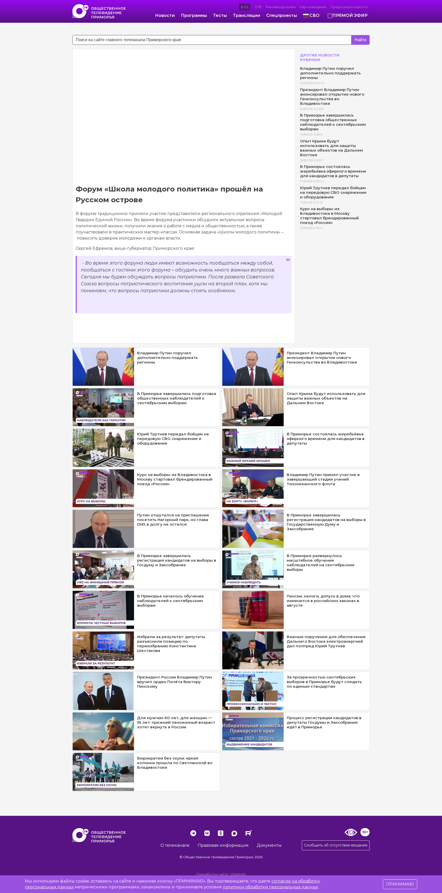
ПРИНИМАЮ (400, 884)
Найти (360, 40)
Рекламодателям (281, 7)
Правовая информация (223, 845)
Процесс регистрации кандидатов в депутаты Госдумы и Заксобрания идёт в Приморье (324, 722)
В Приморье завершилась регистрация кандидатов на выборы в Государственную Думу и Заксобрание (326, 522)
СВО (314, 15)
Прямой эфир (350, 15)
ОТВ (258, 7)
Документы (269, 845)
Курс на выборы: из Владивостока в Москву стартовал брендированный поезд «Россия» (329, 215)
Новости (165, 15)
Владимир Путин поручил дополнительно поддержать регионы (330, 73)
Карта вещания (313, 7)
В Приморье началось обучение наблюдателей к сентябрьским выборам (170, 601)
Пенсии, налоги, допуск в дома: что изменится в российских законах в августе (323, 601)
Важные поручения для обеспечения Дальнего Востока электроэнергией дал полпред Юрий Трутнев (326, 641)
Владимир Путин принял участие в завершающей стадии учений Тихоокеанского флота (323, 479)
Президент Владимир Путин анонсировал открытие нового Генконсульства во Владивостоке (332, 96)
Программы (194, 15)
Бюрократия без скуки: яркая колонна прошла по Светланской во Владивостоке (174, 763)
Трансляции (246, 15)
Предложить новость (349, 7)
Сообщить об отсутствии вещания (335, 845)
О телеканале (175, 845)
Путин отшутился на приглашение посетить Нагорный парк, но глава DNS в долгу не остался (173, 520)
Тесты (220, 15)
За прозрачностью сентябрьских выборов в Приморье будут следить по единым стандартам (324, 682)
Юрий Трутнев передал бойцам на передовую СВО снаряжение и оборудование (333, 192)
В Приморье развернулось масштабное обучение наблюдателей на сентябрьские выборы (321, 562)
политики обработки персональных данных (270, 887)
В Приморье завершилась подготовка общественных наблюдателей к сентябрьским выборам (333, 122)
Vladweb (238, 874)
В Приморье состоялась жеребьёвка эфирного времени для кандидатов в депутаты (333, 171)
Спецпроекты (281, 15)
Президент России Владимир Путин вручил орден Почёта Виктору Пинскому (174, 682)
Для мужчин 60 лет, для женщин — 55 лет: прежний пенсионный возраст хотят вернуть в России (176, 722)
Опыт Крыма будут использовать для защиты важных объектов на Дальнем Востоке (331, 148)
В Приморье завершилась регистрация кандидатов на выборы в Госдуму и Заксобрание (176, 560)
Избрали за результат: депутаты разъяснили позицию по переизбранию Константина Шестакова (171, 643)
